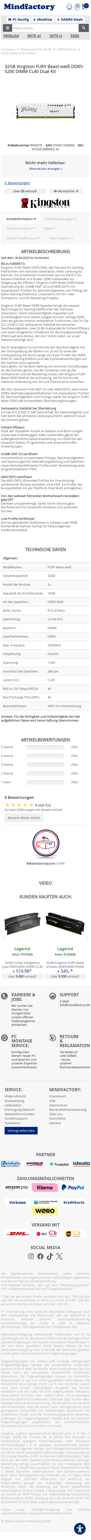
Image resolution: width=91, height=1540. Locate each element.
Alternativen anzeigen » (45, 168)
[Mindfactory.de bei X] (59, 1256)
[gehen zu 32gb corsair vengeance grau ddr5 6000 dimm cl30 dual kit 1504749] (22, 941)
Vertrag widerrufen (21, 1130)
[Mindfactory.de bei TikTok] (50, 1256)
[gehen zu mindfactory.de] (65, 941)
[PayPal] (73, 1187)
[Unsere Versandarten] (45, 1233)
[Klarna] (45, 1187)
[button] (7, 28)
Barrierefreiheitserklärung (67, 1109)
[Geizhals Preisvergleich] (10, 1164)
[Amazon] (17, 1187)
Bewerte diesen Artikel (24, 818)
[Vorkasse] (18, 1202)
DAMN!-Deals (71, 19)
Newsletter (12, 1123)
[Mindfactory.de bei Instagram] (31, 1256)
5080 (74, 36)
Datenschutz (58, 1105)
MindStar (44, 19)
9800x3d (11, 36)
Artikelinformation (19, 219)
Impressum (57, 1096)
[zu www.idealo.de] (81, 1164)
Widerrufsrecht (15, 1096)
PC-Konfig (20, 19)
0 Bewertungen (17, 183)
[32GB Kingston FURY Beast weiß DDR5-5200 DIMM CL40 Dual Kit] (46, 111)
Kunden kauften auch (21, 238)
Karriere (55, 1123)
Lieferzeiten (13, 1105)
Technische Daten (19, 228)
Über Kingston (59, 238)
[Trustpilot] (59, 1164)
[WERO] (45, 1210)
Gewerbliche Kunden (19, 1114)
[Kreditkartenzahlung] (73, 1202)
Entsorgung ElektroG (19, 1109)
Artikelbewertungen (59, 219)
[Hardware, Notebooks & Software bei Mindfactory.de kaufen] (29, 7)
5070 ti (56, 36)
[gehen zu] (1, 726)
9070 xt (34, 36)
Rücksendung (14, 1101)
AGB (52, 1101)
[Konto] (77, 6)
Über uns (55, 1114)
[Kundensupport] (69, 6)
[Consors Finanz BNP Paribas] (46, 1202)
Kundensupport (16, 1118)
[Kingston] (45, 203)
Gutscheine (57, 1118)
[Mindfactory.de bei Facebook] (40, 1256)
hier (70, 1513)
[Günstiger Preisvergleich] (34, 1164)
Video (47, 228)
